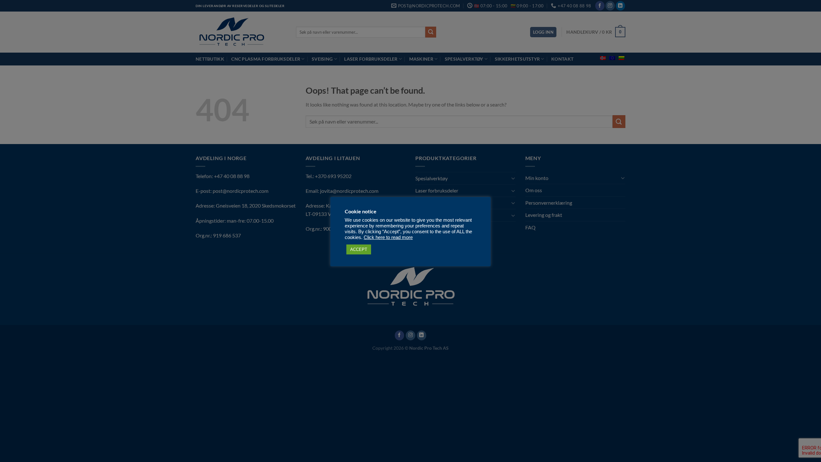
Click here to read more (388, 237)
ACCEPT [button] (358, 249)
